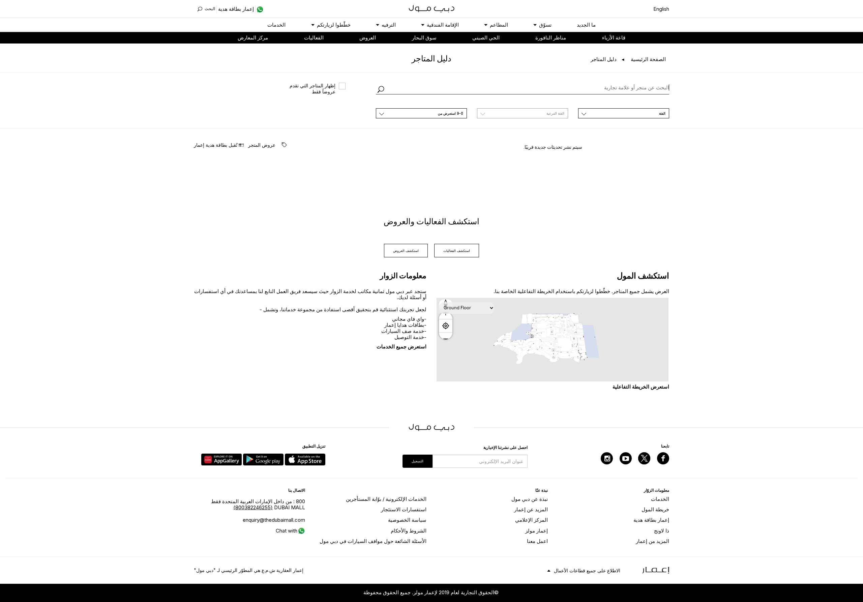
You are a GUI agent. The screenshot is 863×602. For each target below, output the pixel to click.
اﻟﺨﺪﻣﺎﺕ (276, 25)
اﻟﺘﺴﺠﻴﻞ (417, 461)
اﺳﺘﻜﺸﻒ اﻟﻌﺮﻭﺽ (406, 251)
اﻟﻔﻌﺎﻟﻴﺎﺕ (314, 37)
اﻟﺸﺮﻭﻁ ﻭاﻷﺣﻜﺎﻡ (408, 530)
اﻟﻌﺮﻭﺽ (367, 37)
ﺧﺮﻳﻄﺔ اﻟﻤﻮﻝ (655, 509)
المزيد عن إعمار (531, 509)
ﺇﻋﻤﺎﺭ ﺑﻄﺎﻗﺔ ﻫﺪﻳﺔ (651, 520)
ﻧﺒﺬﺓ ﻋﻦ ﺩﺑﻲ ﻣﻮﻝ (529, 499)
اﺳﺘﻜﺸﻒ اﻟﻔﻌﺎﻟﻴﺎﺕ (456, 251)
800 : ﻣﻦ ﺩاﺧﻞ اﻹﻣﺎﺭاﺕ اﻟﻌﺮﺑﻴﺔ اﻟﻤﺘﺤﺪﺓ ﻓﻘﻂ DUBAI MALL (258, 504)
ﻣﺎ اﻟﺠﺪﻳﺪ (586, 25)
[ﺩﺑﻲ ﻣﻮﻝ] (431, 8)
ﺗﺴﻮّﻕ (545, 25)
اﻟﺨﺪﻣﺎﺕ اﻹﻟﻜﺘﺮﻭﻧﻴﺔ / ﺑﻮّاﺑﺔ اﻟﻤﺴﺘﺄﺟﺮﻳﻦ (386, 499)
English (661, 9)
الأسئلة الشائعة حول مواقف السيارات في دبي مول (373, 541)
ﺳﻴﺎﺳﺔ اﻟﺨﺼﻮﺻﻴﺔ (407, 520)
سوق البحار (424, 37)
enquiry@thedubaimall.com (274, 520)
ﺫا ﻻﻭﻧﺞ (661, 530)
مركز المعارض (253, 37)
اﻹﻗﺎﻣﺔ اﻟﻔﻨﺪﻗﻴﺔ (443, 25)
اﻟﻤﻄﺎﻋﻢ (499, 25)
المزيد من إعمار (652, 541)
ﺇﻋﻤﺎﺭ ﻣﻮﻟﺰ (536, 530)
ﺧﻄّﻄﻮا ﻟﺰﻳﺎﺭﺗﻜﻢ (334, 25)
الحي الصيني (486, 37)
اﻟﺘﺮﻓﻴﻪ (389, 25)
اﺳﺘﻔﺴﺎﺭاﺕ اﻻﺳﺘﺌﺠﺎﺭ (403, 509)
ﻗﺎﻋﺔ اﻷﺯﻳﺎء (613, 37)
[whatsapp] (259, 9)
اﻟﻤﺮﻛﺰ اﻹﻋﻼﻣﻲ (531, 520)
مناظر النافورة (550, 37)
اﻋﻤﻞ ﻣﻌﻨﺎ (537, 541)
